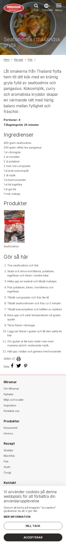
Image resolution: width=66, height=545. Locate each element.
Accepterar (33, 537)
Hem (7, 59)
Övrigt (7, 472)
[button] (58, 8)
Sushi (7, 467)
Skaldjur (8, 450)
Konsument (10, 427)
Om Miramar (11, 388)
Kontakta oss (11, 411)
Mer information (17, 516)
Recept (18, 59)
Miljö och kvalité (13, 399)
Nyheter (9, 394)
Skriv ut (9, 358)
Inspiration (10, 405)
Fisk (30, 59)
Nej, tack (33, 526)
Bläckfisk (9, 455)
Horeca (8, 433)
